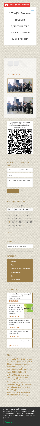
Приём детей (15, 280)
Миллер (10, 377)
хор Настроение (15, 394)
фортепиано (20, 392)
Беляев (29, 359)
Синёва (16, 380)
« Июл (9, 233)
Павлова (26, 377)
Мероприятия (15, 272)
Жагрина (11, 367)
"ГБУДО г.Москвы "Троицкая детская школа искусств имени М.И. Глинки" (20, 26)
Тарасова (11, 382)
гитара (19, 387)
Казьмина (18, 369)
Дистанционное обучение (20, 268)
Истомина (11, 369)
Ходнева (20, 384)
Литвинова (26, 375)
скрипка (21, 390)
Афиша (13, 261)
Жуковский (24, 367)
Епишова (20, 364)
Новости (14, 276)
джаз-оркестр (27, 387)
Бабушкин (20, 359)
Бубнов (9, 362)
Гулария (14, 364)
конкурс (12, 389)
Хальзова (11, 385)
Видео (13, 265)
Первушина (10, 380)
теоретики (10, 392)
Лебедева (19, 372)
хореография (27, 395)
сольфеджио (28, 390)
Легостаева (14, 374)
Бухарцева (16, 362)
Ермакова (27, 364)
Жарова (17, 367)
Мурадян (19, 377)
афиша (14, 387)
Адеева (10, 359)
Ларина (9, 372)
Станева (22, 380)
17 (9, 222)
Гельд (23, 362)
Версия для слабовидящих (18, 5)
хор (28, 392)
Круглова (26, 369)
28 (23, 225)
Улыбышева (20, 382)
